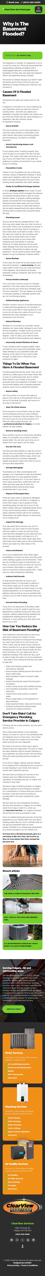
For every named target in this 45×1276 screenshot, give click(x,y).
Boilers (11, 1071)
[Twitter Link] (22, 1240)
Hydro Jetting (14, 1128)
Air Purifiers (13, 1175)
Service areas (14, 1009)
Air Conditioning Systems (19, 1064)
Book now (13, 2)
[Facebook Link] (11, 1240)
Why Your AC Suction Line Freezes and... (20, 919)
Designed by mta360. (22, 1263)
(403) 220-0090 (31, 2)
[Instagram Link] (17, 1240)
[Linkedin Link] (33, 1240)
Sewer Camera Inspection (19, 1132)
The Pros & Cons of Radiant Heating (21, 893)
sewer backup (27, 265)
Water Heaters (14, 1118)
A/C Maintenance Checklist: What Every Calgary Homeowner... (21, 945)
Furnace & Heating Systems (19, 1067)
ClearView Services (14, 810)
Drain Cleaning (14, 1121)
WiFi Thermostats (15, 1074)
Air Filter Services (15, 1178)
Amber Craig (25, 55)
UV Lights (12, 1185)
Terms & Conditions (29, 1265)
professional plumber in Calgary (18, 424)
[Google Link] (28, 1240)
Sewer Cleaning (14, 1125)
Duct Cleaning (14, 1182)
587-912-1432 (19, 836)
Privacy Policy (13, 1265)
